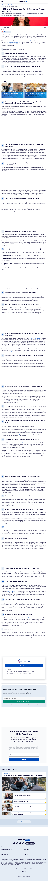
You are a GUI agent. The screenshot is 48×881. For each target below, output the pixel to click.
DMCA (24, 876)
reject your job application (36, 338)
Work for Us (26, 849)
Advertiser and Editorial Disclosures (9, 4)
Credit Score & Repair (14, 6)
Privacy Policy (27, 871)
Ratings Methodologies (6, 849)
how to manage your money (19, 434)
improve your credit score (20, 442)
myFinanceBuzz (4, 857)
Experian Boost (5, 401)
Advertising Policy (21, 871)
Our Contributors (5, 851)
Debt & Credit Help (5, 6)
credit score (6, 202)
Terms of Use (20, 876)
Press (25, 846)
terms (41, 704)
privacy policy (36, 704)
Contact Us (26, 851)
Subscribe (26, 854)
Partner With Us (4, 854)
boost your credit (27, 40)
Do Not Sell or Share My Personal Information (24, 874)
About (2, 846)
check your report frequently (17, 352)
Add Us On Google (7, 31)
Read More (24, 822)
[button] (2, 1)
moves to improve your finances (12, 42)
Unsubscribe (28, 876)
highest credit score (11, 591)
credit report (29, 617)
